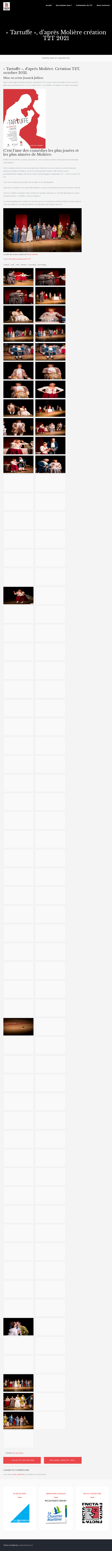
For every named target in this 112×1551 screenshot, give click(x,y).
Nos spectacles (18, 1453)
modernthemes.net (25, 1545)
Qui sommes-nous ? (64, 5)
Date (12, 265)
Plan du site (19, 1494)
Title (17, 265)
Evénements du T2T (84, 5)
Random (24, 265)
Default (6, 265)
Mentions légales (56, 1494)
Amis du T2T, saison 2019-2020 (22, 1460)
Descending (42, 265)
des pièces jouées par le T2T (20, 259)
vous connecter (18, 1474)
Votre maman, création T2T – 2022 (62, 1460)
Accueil (49, 5)
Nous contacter (103, 5)
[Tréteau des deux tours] (6, 10)
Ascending (32, 265)
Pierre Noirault (32, 254)
